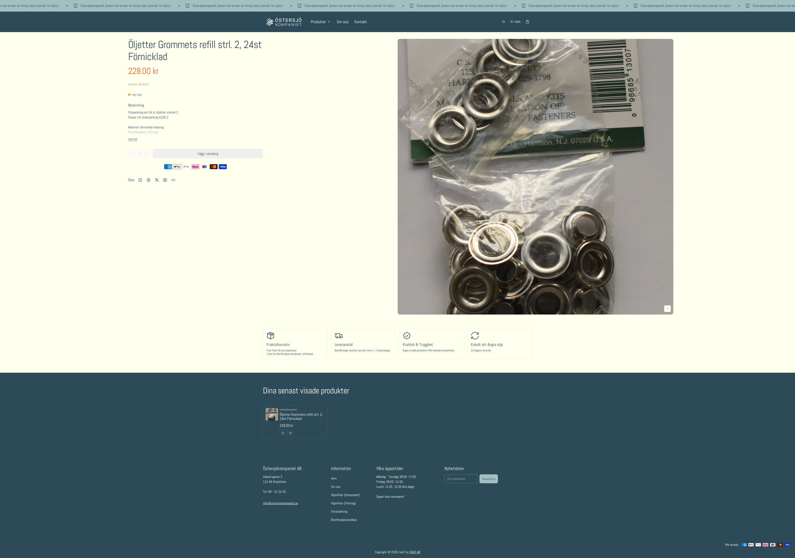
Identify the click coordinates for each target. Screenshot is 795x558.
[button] (503, 22)
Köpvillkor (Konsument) (345, 495)
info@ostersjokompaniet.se (280, 503)
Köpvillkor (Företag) (343, 503)
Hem (334, 478)
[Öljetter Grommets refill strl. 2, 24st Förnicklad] (295, 422)
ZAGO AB (414, 552)
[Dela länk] (173, 180)
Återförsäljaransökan (344, 520)
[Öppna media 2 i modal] (535, 177)
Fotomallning (339, 511)
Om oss (343, 21)
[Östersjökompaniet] (284, 22)
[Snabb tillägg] (290, 433)
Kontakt (360, 21)
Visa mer (132, 139)
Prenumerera (488, 479)
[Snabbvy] (283, 433)
